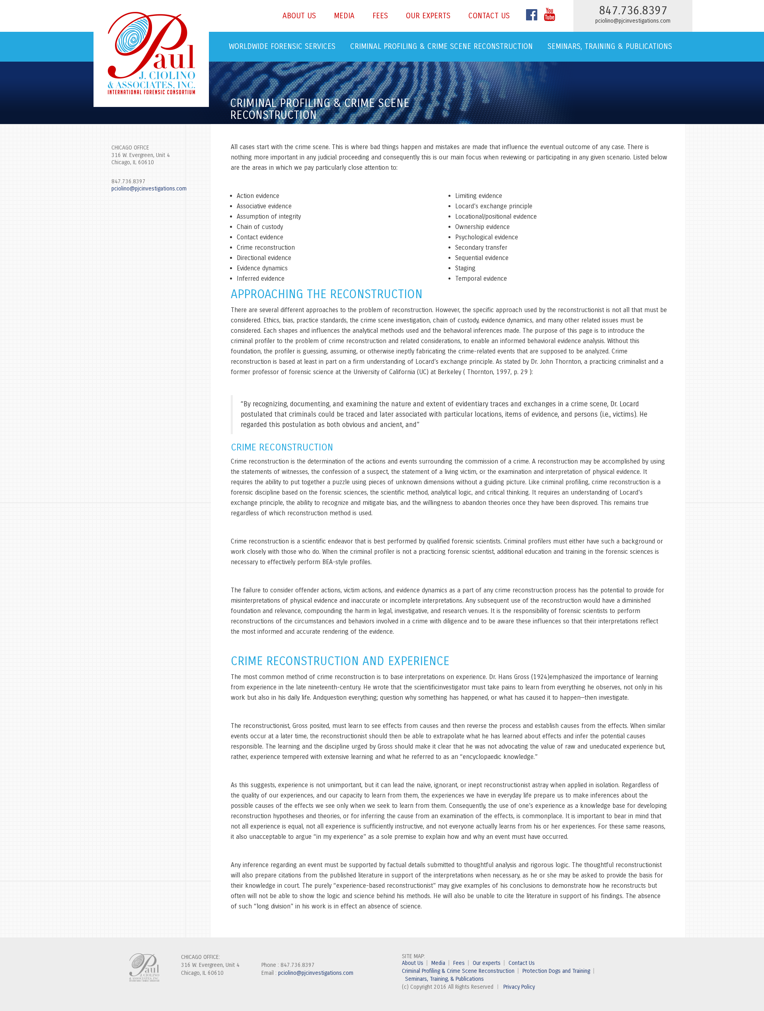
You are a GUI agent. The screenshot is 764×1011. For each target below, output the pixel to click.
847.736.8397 (128, 181)
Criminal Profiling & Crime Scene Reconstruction (441, 46)
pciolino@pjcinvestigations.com (632, 20)
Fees (380, 15)
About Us (299, 15)
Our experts (428, 15)
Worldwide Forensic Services (282, 46)
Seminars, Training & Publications (610, 46)
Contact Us (489, 15)
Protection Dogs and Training (556, 971)
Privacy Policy (519, 987)
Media (344, 15)
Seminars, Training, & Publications (444, 979)
